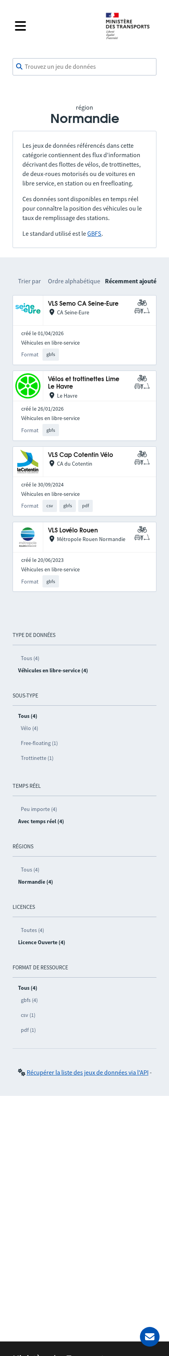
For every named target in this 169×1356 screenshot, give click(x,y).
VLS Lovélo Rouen (73, 531)
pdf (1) (28, 1029)
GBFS (94, 233)
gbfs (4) (29, 1000)
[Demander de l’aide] (150, 1337)
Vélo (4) (29, 728)
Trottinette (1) (37, 757)
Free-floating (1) (39, 743)
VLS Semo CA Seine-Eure (83, 304)
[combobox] (84, 66)
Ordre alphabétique (74, 281)
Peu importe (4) (39, 809)
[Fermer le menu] (54, 26)
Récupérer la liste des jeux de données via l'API (88, 1072)
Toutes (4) (32, 930)
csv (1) (28, 1014)
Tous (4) (30, 658)
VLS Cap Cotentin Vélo (80, 455)
